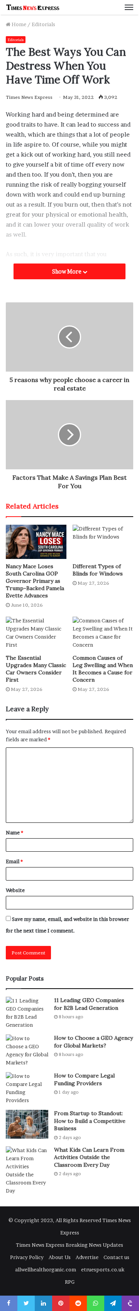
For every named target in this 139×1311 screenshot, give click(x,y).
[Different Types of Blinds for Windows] (103, 542)
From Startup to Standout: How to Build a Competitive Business (89, 1121)
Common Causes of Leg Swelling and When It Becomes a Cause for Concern (103, 668)
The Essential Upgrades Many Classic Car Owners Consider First (36, 668)
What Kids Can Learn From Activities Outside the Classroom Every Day (89, 1157)
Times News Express (29, 97)
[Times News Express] (33, 7)
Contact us (116, 1257)
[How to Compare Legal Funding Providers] (27, 1088)
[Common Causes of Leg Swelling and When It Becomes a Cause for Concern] (103, 634)
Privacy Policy (27, 1257)
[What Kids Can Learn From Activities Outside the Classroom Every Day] (27, 1170)
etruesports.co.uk (102, 1269)
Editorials (43, 24)
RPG (70, 1282)
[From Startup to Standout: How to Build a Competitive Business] (27, 1124)
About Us (60, 1257)
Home (18, 24)
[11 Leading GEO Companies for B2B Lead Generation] (27, 1013)
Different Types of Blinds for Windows (98, 570)
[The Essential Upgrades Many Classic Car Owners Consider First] (36, 634)
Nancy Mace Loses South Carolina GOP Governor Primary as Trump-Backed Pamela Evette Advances (35, 581)
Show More (67, 271)
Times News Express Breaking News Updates (69, 1245)
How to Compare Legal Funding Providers (84, 1079)
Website (15, 890)
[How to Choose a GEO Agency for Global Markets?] (27, 1050)
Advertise (87, 1257)
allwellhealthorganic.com (45, 1269)
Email (14, 861)
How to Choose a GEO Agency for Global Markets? (93, 1041)
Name (14, 832)
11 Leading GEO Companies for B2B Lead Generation (89, 1004)
